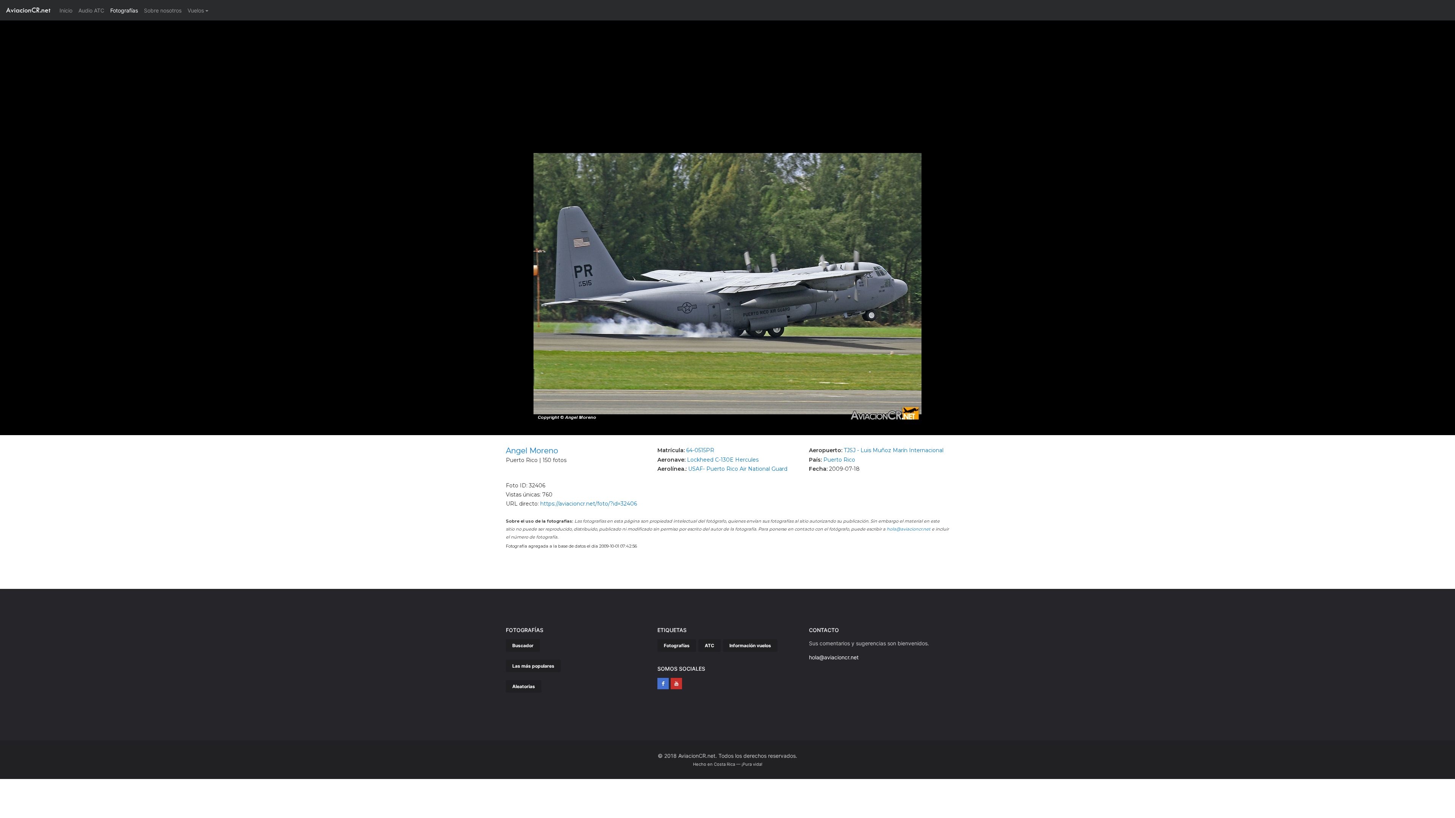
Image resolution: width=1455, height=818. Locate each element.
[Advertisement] (727, 77)
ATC (709, 645)
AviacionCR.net (28, 10)
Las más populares (533, 666)
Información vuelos (750, 645)
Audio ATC (91, 10)
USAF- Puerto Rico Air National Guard (737, 468)
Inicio (67, 10)
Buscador (523, 645)
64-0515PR (700, 450)
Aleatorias (523, 686)
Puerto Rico (839, 459)
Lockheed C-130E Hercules (723, 459)
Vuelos (196, 10)
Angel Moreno (532, 450)
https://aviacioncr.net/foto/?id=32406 (588, 503)
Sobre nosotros (162, 10)
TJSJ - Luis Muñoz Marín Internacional (893, 450)
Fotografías (124, 10)
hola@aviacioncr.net (909, 529)
